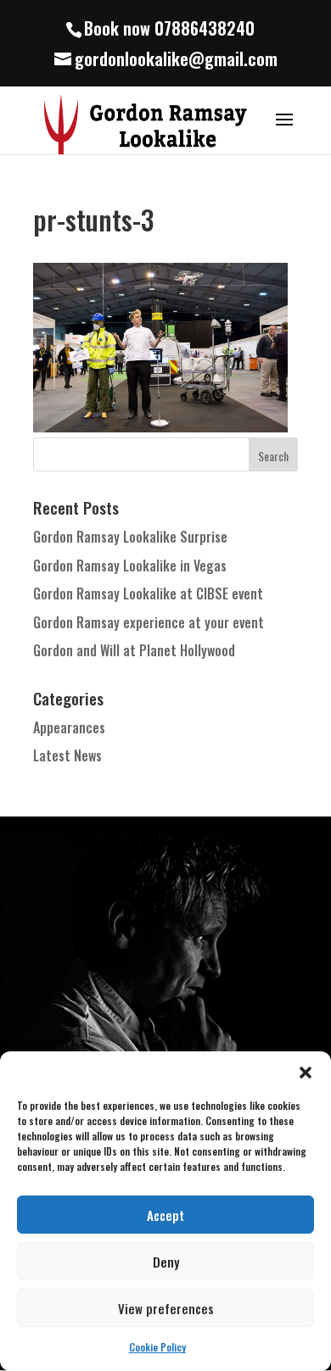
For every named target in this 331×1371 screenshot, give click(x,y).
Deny (166, 1261)
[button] (305, 1072)
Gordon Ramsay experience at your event (148, 622)
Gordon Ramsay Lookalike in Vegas (130, 565)
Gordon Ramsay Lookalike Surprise (130, 537)
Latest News (67, 755)
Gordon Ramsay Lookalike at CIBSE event (148, 593)
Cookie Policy (157, 1347)
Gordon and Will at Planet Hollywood (134, 650)
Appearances (69, 727)
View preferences (166, 1308)
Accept (165, 1215)
